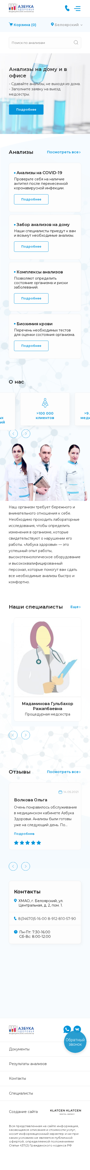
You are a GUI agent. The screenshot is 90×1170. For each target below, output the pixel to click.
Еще (74, 607)
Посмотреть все (63, 152)
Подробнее (26, 109)
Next (26, 433)
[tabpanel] (45, 93)
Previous (13, 433)
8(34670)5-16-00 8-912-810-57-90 (47, 918)
